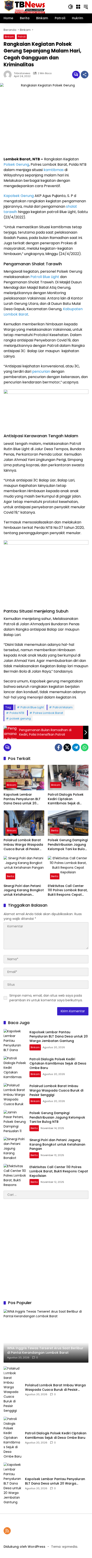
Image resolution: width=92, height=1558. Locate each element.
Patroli (22, 36)
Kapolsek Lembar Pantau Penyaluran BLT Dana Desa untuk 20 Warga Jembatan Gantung (22, 799)
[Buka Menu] (78, 6)
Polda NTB (17, 713)
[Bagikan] (84, 74)
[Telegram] (76, 747)
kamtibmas (54, 169)
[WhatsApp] (84, 747)
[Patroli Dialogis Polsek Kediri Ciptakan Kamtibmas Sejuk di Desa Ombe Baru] (68, 777)
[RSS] (7, 1530)
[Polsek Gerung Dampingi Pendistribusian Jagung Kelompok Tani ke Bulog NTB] (68, 823)
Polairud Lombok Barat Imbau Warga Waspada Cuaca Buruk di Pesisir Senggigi (23, 844)
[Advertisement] (46, 1249)
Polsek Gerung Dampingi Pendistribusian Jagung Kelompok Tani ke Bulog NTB (68, 844)
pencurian (41, 371)
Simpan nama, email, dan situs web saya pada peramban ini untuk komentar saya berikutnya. (46, 997)
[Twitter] (67, 747)
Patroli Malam (63, 707)
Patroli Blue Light (44, 276)
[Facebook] (58, 747)
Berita (54, 830)
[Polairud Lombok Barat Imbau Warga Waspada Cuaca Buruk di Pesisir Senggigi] (24, 823)
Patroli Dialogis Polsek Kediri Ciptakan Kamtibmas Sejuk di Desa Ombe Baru (66, 799)
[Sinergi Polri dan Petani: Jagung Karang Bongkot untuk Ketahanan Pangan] (24, 868)
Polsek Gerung (16, 164)
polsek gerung (20, 718)
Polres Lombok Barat (48, 713)
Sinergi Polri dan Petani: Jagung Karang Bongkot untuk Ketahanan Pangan (24, 890)
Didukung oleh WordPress (24, 1546)
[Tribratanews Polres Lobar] (24, 6)
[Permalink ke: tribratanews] (9, 75)
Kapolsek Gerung (19, 195)
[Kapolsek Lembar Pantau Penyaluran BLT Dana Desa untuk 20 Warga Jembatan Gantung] (24, 777)
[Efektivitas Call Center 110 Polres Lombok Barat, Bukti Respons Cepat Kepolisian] (68, 868)
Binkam (9, 36)
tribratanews (22, 73)
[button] (70, 6)
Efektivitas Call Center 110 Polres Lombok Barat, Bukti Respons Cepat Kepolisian (68, 890)
